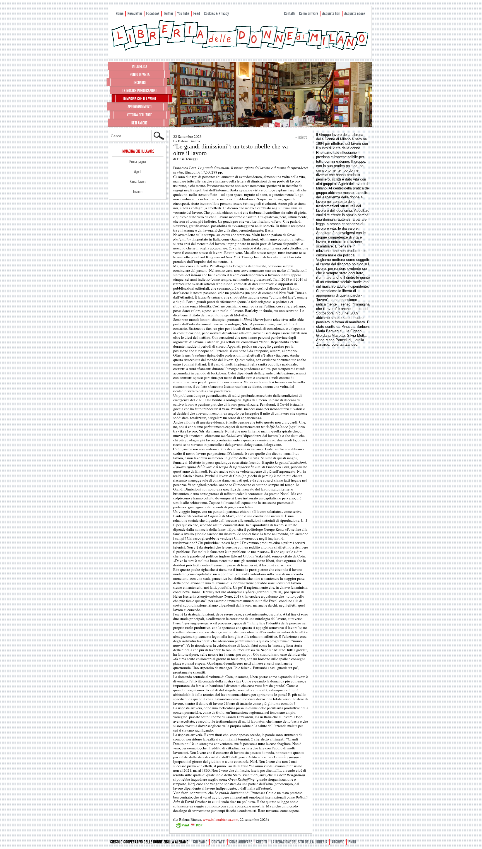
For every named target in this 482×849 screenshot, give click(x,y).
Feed (196, 13)
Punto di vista (140, 74)
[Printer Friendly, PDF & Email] (188, 826)
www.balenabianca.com (220, 819)
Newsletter (134, 13)
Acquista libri (331, 13)
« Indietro (301, 137)
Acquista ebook (354, 13)
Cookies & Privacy (216, 13)
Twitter (168, 13)
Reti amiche (139, 123)
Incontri (140, 82)
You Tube (183, 13)
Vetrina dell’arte (139, 115)
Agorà (137, 171)
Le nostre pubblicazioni (139, 90)
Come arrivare (308, 13)
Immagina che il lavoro (139, 99)
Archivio (337, 842)
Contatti (289, 13)
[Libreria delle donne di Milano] (240, 49)
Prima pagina (137, 161)
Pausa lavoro (138, 181)
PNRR (352, 842)
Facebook (153, 13)
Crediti (261, 842)
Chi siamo (200, 842)
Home (120, 13)
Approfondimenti (139, 107)
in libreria (139, 66)
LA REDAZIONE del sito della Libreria (299, 842)
